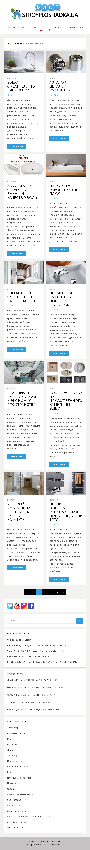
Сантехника (13, 805)
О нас (31, 842)
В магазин (43, 842)
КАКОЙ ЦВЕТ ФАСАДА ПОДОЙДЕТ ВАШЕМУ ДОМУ (33, 709)
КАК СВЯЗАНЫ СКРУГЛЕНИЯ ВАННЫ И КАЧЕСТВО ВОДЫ (22, 192)
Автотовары (13, 727)
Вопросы (56, 27)
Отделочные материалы (20, 794)
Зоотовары (13, 755)
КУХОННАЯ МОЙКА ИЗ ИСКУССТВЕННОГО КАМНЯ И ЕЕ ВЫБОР (65, 400)
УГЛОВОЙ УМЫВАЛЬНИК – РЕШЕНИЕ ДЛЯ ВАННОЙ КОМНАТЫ (21, 512)
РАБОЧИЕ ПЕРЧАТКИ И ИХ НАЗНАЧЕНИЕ (28, 656)
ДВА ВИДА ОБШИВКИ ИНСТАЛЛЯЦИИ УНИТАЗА (32, 680)
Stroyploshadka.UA (73, 27)
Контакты (57, 842)
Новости (22, 27)
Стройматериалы (16, 822)
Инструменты (14, 761)
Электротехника (16, 827)
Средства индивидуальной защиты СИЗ (28, 816)
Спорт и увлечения (17, 811)
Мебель (11, 772)
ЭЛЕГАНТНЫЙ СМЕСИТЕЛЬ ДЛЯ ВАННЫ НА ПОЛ (22, 297)
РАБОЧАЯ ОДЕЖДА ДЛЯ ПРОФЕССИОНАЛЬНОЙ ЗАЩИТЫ (36, 645)
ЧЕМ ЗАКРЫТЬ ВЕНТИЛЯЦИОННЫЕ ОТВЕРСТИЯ (31, 694)
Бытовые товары (16, 733)
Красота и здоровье (17, 766)
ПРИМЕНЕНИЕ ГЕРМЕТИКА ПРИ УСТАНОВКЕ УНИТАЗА (35, 687)
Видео (45, 27)
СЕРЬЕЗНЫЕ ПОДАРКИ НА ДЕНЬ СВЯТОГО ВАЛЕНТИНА (35, 650)
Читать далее (17, 146)
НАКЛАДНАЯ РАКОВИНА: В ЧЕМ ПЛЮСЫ (65, 190)
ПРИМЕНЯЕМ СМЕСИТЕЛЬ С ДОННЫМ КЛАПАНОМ (61, 299)
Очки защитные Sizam (19, 639)
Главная (11, 27)
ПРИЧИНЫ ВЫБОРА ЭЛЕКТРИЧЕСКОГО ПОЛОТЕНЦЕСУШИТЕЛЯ (65, 512)
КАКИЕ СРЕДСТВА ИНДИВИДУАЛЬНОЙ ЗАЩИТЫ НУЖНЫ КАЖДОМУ (42, 661)
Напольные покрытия (19, 777)
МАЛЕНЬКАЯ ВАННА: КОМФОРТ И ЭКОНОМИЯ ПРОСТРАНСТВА (23, 399)
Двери (10, 750)
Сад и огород (14, 799)
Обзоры (34, 27)
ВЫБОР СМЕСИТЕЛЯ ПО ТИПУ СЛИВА (21, 86)
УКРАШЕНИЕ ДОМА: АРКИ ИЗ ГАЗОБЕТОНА (29, 702)
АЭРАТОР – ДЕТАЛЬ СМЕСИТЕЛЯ (60, 86)
